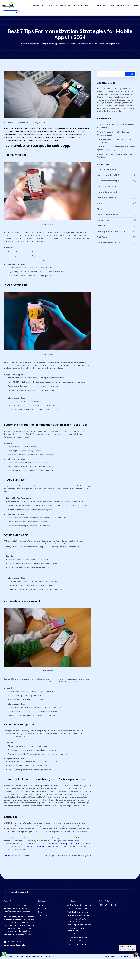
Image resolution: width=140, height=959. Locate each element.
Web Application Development (111, 232)
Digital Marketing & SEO (108, 175)
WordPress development (62, 844)
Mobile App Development (108, 198)
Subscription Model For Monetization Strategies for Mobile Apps (45, 425)
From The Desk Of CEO (107, 186)
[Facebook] (101, 905)
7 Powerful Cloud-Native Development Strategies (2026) (113, 133)
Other (100, 203)
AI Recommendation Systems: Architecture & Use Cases (116, 156)
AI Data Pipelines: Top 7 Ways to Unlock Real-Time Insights (115, 141)
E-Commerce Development (109, 181)
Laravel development (82, 844)
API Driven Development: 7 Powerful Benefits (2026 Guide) (115, 126)
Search (130, 74)
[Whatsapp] (122, 905)
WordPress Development (108, 243)
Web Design (102, 237)
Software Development (108, 215)
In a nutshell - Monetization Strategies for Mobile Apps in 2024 (44, 779)
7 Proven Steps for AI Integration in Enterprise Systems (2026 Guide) (116, 148)
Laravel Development (107, 192)
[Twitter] (106, 905)
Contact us (8, 856)
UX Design (101, 226)
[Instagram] (116, 905)
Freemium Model (15, 155)
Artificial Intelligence (106, 169)
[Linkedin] (111, 905)
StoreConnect (103, 220)
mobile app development (37, 846)
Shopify (100, 209)
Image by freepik (47, 224)
